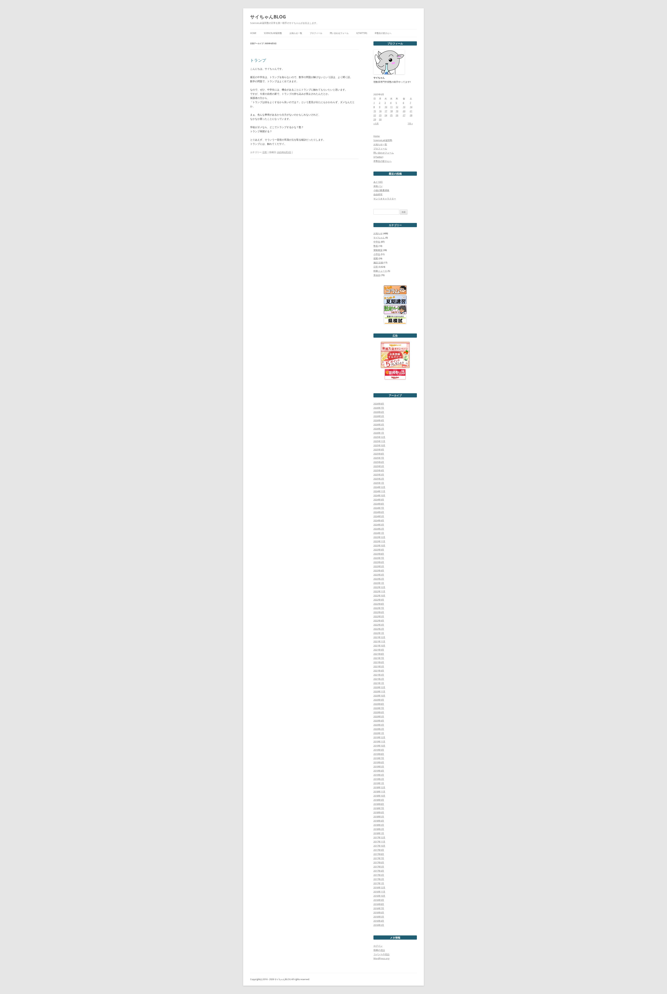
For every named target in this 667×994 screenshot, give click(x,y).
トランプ (258, 60)
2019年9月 (378, 749)
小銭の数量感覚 (381, 190)
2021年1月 (378, 683)
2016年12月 (379, 887)
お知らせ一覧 (296, 33)
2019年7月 (378, 758)
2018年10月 (379, 795)
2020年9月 (378, 699)
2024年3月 (378, 524)
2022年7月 (378, 608)
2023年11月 (379, 541)
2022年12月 (379, 587)
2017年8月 (378, 854)
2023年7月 (378, 558)
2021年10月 (379, 645)
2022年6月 (378, 612)
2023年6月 (378, 562)
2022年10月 (379, 595)
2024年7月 (378, 508)
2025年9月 (378, 449)
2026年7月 (378, 407)
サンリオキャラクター (384, 198)
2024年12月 (379, 487)
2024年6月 (378, 512)
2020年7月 (378, 708)
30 (380, 119)
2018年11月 (379, 791)
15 (374, 111)
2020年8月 (378, 704)
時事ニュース (380, 270)
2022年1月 (378, 633)
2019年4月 (378, 770)
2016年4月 (378, 920)
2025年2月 (378, 478)
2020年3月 (378, 724)
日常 (264, 152)
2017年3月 (378, 875)
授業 (375, 258)
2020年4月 (378, 720)
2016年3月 (378, 925)
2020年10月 (379, 695)
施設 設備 (378, 262)
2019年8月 (378, 754)
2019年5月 (378, 766)
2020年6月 (378, 712)
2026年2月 (378, 428)
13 (404, 106)
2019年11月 (379, 741)
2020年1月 (378, 733)
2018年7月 (378, 808)
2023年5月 (378, 566)
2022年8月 (378, 603)
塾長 (375, 245)
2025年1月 (378, 482)
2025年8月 (378, 453)
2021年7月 (378, 658)
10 (386, 106)
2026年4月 (378, 420)
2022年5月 (378, 616)
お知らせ (377, 233)
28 (411, 115)
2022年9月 (378, 599)
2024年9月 (378, 499)
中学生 (376, 241)
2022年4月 (378, 620)
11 (391, 106)
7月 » (410, 123)
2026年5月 (378, 416)
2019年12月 (379, 737)
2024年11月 (379, 491)
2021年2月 (378, 679)
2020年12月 (379, 687)
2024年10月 (379, 495)
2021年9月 (378, 649)
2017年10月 (379, 845)
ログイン (377, 945)
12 (397, 106)
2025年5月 (378, 466)
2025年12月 (379, 437)
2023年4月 (378, 570)
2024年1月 (378, 533)
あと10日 (378, 182)
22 (374, 115)
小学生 (376, 254)
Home (253, 33)
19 (397, 111)
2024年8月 (378, 503)
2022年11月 (379, 591)
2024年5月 (378, 516)
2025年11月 (379, 441)
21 (411, 111)
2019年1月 (378, 783)
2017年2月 (378, 879)
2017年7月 (378, 858)
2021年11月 (379, 641)
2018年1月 (378, 833)
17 (386, 111)
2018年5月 (378, 816)
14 (411, 106)
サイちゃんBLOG (268, 17)
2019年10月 (379, 745)
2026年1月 (378, 432)
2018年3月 (378, 824)
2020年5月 (378, 716)
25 (391, 115)
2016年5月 (378, 916)
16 (380, 111)
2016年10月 (379, 895)
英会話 (376, 275)
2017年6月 (378, 862)
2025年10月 (379, 445)
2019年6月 (378, 762)
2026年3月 (378, 424)
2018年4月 (378, 820)
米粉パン (377, 186)
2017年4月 (378, 870)
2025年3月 (378, 474)
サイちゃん (379, 237)
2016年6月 (378, 912)
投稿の (379, 950)
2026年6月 (378, 412)
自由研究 (377, 194)
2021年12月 (379, 637)
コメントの (381, 954)
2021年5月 (378, 666)
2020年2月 (378, 729)
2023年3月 (378, 574)
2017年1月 (378, 883)
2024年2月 (378, 528)
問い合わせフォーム (339, 33)
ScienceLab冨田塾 (273, 33)
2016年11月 (379, 891)
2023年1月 (378, 583)
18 (391, 111)
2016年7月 (378, 908)
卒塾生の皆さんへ (383, 33)
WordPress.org (381, 958)
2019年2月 (378, 779)
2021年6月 (378, 662)
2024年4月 (378, 520)
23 (380, 115)
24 (386, 115)
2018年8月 (378, 804)
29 (374, 119)
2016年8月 (378, 904)
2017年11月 (379, 841)
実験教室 (377, 250)
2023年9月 (378, 549)
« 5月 (376, 123)
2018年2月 (378, 829)
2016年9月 (378, 900)
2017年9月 (378, 850)
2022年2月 (378, 628)
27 (404, 115)
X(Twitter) (361, 33)
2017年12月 (379, 837)
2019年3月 (378, 774)
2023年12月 (379, 537)
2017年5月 (378, 866)
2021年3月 (378, 674)
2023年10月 (379, 545)
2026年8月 (378, 403)
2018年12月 (379, 787)
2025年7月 (378, 457)
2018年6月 (378, 812)
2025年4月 (378, 470)
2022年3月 (378, 624)
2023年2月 (378, 578)
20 (404, 111)
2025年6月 (378, 462)
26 (397, 115)
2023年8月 (378, 553)
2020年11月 (379, 691)
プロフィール (316, 33)
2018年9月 (378, 799)
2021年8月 (378, 653)
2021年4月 (378, 670)
